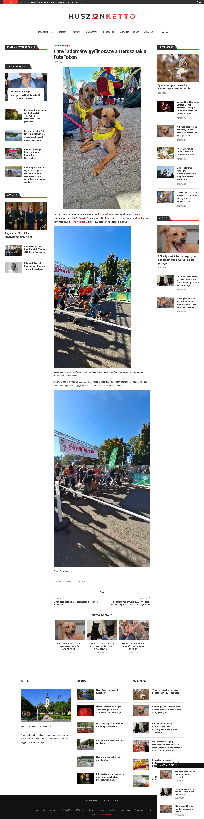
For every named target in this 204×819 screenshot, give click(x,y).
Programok (139, 810)
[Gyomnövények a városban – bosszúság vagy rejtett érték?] (178, 68)
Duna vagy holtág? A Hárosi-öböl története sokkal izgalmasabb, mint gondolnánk (35, 135)
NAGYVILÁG (148, 32)
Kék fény (80, 810)
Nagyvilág (125, 810)
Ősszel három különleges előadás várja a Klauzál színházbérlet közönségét (109, 709)
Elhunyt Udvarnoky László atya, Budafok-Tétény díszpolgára (35, 266)
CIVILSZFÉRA (91, 32)
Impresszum (39, 810)
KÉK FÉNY (62, 32)
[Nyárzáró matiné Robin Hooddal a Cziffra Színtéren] (165, 153)
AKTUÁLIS (124, 32)
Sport (151, 810)
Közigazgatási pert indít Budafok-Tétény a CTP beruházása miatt (35, 249)
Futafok (136, 214)
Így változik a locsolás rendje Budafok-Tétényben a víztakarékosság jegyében (35, 116)
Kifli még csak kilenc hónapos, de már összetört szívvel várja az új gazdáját (188, 131)
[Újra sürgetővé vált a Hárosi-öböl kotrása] (85, 761)
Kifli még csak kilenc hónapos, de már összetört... (69, 646)
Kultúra (113, 810)
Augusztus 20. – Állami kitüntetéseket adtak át (18, 235)
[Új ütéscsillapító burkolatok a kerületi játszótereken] (85, 727)
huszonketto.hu (106, 815)
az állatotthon (138, 218)
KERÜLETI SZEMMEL (46, 32)
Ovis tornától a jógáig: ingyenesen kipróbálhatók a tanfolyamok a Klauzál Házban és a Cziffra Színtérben (167, 746)
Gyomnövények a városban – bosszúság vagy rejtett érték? (174, 87)
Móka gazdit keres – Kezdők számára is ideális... (134, 646)
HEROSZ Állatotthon (76, 581)
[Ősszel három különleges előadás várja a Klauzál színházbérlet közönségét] (85, 710)
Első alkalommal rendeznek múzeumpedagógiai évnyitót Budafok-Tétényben (69, 2)
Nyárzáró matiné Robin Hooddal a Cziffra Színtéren (185, 152)
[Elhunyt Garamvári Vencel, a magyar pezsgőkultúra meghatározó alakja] (85, 778)
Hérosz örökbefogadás (63, 46)
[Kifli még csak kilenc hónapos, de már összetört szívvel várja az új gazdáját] (70, 630)
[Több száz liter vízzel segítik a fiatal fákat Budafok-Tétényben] (141, 781)
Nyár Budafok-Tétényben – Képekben (109, 691)
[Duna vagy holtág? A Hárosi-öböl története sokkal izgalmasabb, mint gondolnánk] (13, 135)
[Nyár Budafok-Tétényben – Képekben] (85, 694)
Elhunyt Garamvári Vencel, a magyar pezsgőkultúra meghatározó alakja (110, 777)
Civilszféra (67, 810)
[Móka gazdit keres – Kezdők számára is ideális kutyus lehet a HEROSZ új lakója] (134, 630)
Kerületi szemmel (97, 810)
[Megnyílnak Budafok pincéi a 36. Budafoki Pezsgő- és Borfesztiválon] (165, 197)
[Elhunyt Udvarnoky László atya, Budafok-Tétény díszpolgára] (13, 267)
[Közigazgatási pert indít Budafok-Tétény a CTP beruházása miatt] (13, 250)
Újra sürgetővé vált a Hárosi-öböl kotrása (110, 758)
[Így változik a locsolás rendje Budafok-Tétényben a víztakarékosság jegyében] (13, 114)
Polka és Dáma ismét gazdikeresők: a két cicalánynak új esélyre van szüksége (188, 281)
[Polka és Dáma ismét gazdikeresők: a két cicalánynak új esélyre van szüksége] (102, 630)
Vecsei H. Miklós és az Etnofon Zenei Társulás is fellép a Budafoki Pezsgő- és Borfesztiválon (188, 108)
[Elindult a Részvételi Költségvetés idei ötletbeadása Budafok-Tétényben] (141, 764)
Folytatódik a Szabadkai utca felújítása (110, 742)
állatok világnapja (106, 214)
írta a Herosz (79, 222)
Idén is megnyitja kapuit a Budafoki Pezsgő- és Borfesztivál (32, 153)
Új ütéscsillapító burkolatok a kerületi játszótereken (110, 725)
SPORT (136, 32)
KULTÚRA (76, 32)
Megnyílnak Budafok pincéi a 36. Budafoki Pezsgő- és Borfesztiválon (187, 197)
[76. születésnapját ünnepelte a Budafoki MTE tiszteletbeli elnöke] (26, 87)
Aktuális (53, 810)
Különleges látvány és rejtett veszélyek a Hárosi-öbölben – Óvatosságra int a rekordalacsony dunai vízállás (35, 174)
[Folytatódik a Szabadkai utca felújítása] (85, 744)
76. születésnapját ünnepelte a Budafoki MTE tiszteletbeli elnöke (25, 95)
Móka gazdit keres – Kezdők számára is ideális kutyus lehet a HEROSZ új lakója (187, 303)
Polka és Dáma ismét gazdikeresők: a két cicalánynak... (102, 646)
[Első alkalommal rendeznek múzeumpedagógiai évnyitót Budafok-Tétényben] (165, 172)
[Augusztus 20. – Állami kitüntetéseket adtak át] (26, 216)
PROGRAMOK (108, 32)
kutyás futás (78, 218)
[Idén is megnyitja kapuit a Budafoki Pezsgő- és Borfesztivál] (13, 153)
